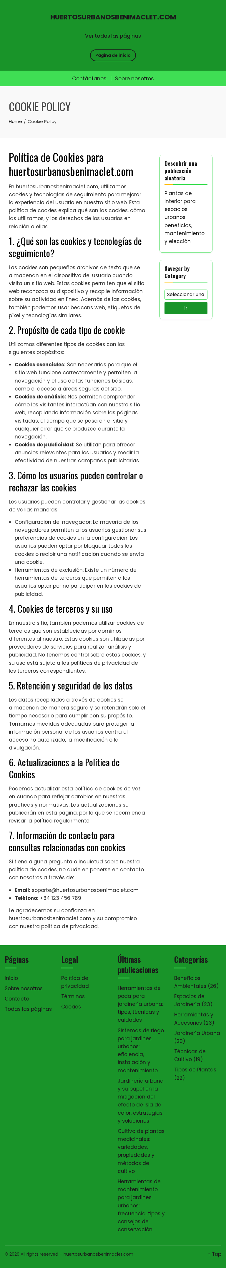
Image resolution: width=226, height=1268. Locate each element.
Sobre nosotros (134, 78)
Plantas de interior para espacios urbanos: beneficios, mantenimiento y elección (184, 217)
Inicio (11, 978)
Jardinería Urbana (197, 1033)
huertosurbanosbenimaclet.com (113, 17)
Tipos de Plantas (195, 1069)
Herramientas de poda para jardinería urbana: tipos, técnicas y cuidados (140, 1004)
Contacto (17, 998)
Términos (73, 996)
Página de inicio (113, 55)
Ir (185, 308)
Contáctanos (89, 78)
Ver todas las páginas (113, 35)
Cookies (71, 1006)
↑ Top (214, 1254)
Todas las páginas (28, 1009)
